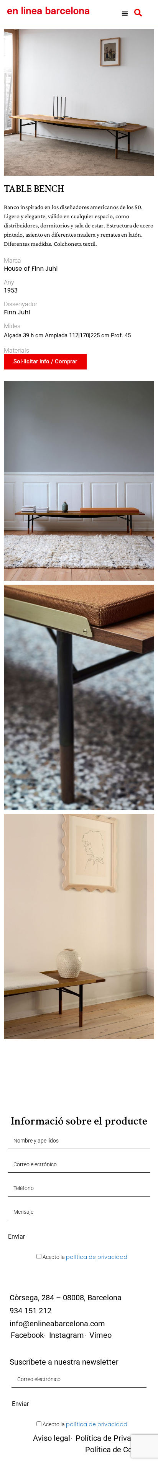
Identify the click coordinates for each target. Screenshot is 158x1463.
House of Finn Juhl (31, 268)
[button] (125, 13)
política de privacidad (96, 1257)
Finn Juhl (17, 312)
